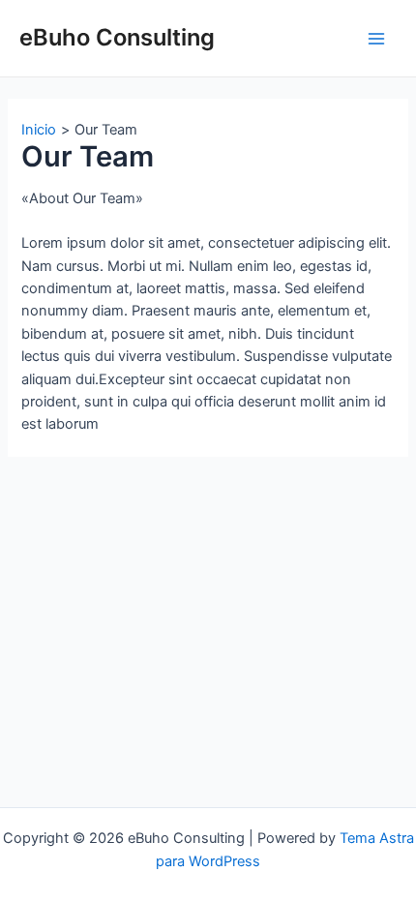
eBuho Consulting (117, 37)
